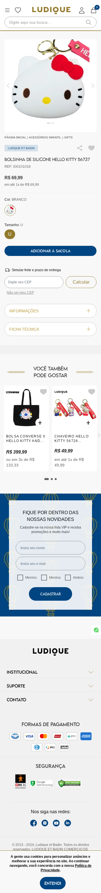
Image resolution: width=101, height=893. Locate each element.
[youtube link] (56, 823)
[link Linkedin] (67, 823)
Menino (31, 578)
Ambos (78, 578)
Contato (16, 699)
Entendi (52, 883)
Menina (55, 578)
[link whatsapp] (96, 630)
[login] (82, 10)
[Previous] (2, 435)
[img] (93, 85)
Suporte (16, 685)
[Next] (99, 435)
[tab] (46, 479)
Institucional (22, 672)
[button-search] (89, 22)
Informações (23, 311)
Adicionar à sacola (50, 251)
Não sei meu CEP (20, 293)
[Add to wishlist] (91, 148)
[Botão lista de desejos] (18, 10)
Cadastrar (50, 594)
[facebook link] (33, 823)
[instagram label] (45, 823)
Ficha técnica (24, 329)
